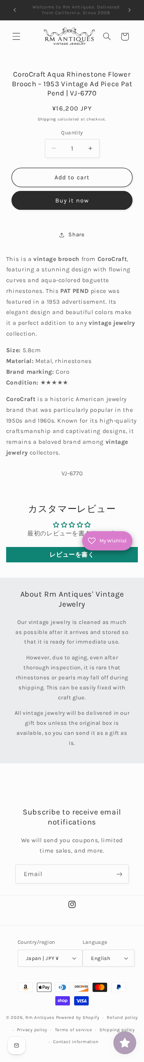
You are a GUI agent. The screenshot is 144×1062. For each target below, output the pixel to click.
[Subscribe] (119, 874)
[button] (16, 36)
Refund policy (122, 1017)
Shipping (47, 119)
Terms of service (73, 1029)
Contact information (75, 1041)
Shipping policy (117, 1029)
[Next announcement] (129, 10)
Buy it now (72, 200)
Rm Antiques (40, 1017)
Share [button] (76, 234)
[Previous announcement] (14, 10)
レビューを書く (72, 554)
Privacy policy (32, 1029)
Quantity (72, 132)
